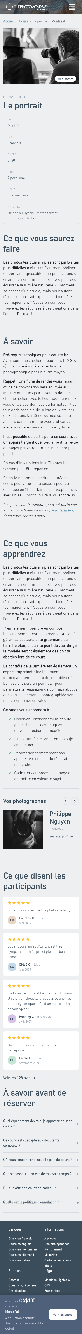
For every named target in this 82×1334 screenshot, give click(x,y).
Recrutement (53, 1249)
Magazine (50, 1254)
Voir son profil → (61, 836)
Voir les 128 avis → (19, 1077)
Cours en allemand (21, 1254)
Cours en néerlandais (23, 1249)
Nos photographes (56, 1244)
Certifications (17, 1290)
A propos (50, 1238)
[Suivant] (75, 801)
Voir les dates (62, 1314)
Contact (14, 1280)
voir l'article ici (63, 510)
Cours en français (20, 1238)
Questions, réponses (22, 1285)
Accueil (9, 21)
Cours (23, 21)
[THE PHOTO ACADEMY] (27, 7)
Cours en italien (19, 1260)
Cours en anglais (20, 1244)
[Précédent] (65, 801)
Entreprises (52, 1290)
